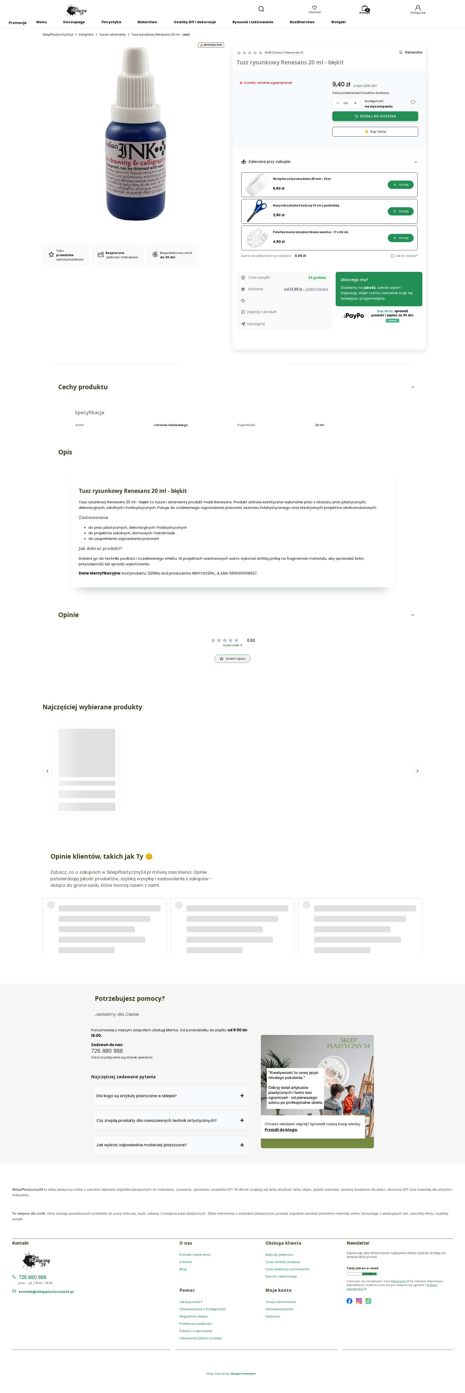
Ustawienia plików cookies (201, 1338)
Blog (182, 1269)
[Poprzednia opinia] (47, 913)
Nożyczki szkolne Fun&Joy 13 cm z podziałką (306, 205)
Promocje (18, 22)
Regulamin (398, 1281)
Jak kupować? (191, 1302)
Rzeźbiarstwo (302, 22)
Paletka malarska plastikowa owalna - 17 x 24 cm (310, 232)
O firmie (185, 1262)
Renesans (413, 52)
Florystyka (111, 22)
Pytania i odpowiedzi (196, 1331)
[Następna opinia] (417, 913)
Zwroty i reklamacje (281, 1276)
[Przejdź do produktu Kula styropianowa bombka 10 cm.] (87, 757)
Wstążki (338, 22)
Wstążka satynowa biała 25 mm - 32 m (302, 179)
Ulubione (272, 1316)
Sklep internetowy (231, 1374)
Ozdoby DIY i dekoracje (195, 22)
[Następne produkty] (417, 771)
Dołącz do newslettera (369, 1274)
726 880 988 (32, 1277)
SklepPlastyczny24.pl (58, 34)
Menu (41, 22)
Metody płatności (279, 1254)
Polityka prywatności (195, 1323)
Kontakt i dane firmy (195, 1254)
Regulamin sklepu (193, 1316)
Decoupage (74, 22)
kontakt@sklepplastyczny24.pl (46, 1291)
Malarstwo (147, 22)
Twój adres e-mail (362, 1268)
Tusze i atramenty (112, 34)
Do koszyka (87, 806)
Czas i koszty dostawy (282, 1262)
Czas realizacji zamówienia (287, 1269)
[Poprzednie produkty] (47, 771)
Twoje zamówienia (280, 1302)
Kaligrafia (86, 34)
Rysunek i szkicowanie (252, 22)
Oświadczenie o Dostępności (202, 1309)
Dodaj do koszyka (378, 116)
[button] (413, 102)
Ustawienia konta (279, 1309)
